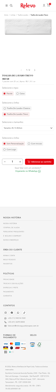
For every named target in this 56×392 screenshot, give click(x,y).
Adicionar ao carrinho (41, 162)
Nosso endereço (11, 240)
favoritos (7, 264)
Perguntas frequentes (13, 232)
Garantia (7, 296)
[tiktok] (24, 312)
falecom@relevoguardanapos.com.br (23, 326)
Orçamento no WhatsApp (26, 171)
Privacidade (8, 279)
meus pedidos (9, 260)
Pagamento (8, 292)
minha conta (9, 255)
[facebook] (12, 312)
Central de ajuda (11, 227)
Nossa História (10, 223)
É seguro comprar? (12, 236)
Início (6, 15)
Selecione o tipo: (10, 88)
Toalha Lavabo (23, 15)
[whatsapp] (18, 312)
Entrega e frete (10, 288)
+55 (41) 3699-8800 (16, 322)
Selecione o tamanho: (13, 122)
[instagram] (5, 312)
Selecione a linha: (10, 103)
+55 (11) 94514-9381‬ (17, 318)
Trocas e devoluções (13, 283)
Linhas (13, 15)
